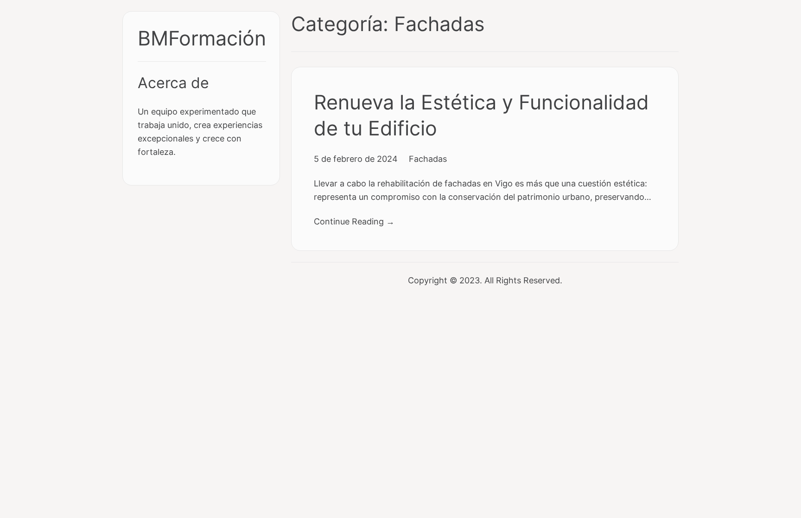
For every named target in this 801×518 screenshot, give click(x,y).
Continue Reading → (354, 221)
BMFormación (202, 38)
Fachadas (428, 158)
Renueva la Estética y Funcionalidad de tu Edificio (481, 115)
